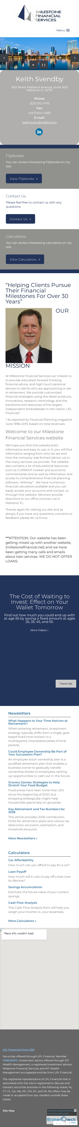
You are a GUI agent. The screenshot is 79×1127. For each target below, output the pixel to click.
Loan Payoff (17, 871)
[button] (63, 30)
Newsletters (19, 713)
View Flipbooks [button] (22, 179)
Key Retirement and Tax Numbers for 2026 (36, 810)
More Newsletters (22, 838)
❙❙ (43, 64)
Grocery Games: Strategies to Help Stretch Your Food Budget (34, 784)
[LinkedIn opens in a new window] (39, 132)
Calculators (19, 853)
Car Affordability (20, 860)
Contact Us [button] (19, 219)
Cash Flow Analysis (22, 902)
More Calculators (22, 921)
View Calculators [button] (23, 259)
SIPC (15, 1060)
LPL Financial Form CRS (19, 1049)
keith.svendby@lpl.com (39, 122)
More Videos (39, 630)
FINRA (7, 1060)
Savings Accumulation (25, 887)
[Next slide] (75, 58)
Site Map (9, 1110)
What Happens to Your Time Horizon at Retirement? (38, 722)
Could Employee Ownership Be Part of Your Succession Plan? (37, 753)
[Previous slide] (4, 58)
